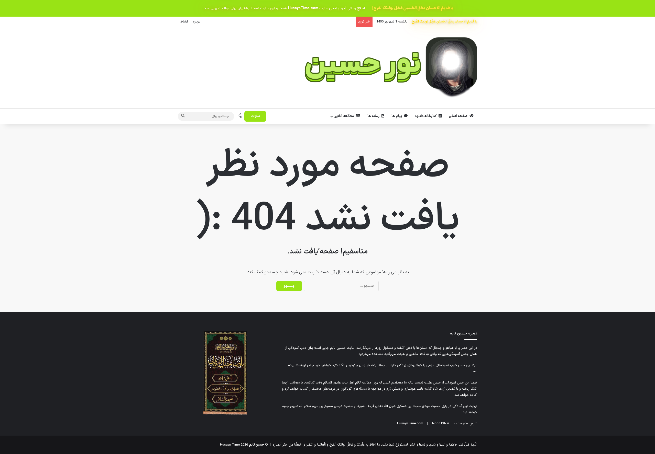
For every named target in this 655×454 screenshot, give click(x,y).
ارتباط (184, 21)
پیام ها (397, 116)
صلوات (255, 116)
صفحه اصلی (458, 116)
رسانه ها (373, 116)
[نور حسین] (390, 67)
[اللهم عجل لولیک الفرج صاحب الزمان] (225, 413)
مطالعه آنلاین (344, 116)
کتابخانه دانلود (426, 116)
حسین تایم (256, 444)
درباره (197, 21)
